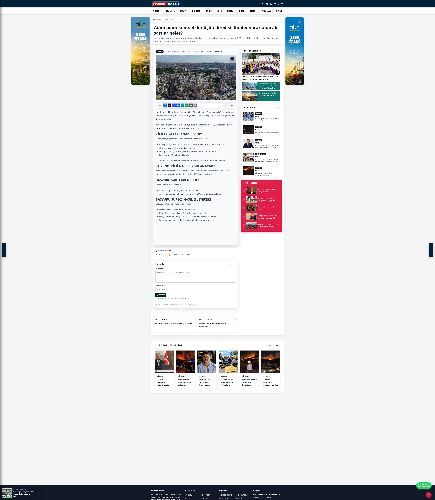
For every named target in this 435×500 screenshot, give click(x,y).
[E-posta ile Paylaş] (191, 105)
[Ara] (263, 4)
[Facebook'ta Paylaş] (165, 105)
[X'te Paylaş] (169, 105)
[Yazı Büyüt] (228, 105)
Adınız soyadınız (161, 285)
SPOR (219, 11)
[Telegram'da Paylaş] (182, 105)
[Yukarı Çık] (429, 495)
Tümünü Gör (273, 345)
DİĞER (252, 11)
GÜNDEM (155, 11)
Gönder (162, 295)
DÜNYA (209, 11)
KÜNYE (279, 11)
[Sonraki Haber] (431, 250)
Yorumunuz (159, 268)
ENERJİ (241, 11)
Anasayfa (157, 19)
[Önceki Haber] (4, 250)
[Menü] (282, 4)
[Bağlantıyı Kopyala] (195, 105)
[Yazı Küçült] (224, 105)
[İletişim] (275, 4)
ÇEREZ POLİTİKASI (241, 495)
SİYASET (183, 11)
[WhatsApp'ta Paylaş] (186, 105)
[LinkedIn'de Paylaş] (178, 105)
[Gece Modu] (278, 4)
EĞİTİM (230, 11)
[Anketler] (267, 4)
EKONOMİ (196, 11)
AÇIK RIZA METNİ (225, 495)
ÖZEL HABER (169, 11)
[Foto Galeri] (271, 4)
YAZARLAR (266, 11)
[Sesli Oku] (232, 105)
